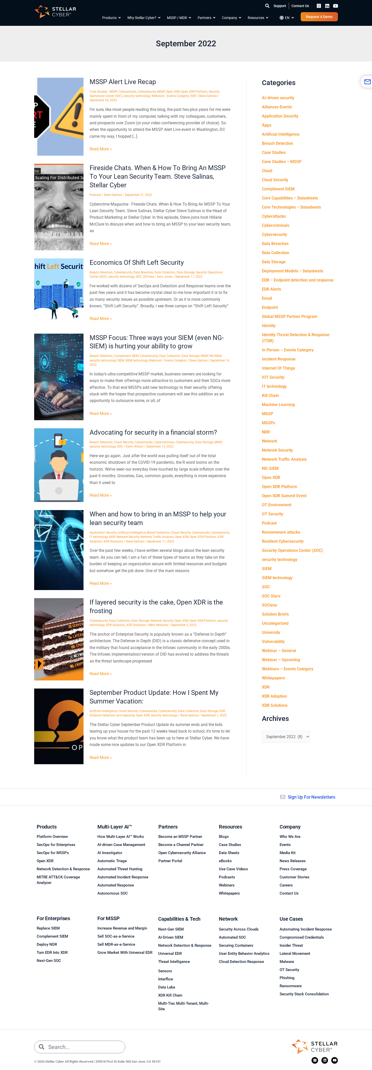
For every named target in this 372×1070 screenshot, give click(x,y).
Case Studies (274, 152)
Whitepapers (273, 678)
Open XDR (173, 91)
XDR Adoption (115, 625)
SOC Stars (271, 596)
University (271, 632)
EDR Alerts (271, 289)
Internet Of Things (278, 368)
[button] (267, 6)
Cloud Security (123, 442)
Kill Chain (270, 395)
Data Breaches (143, 272)
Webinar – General (279, 650)
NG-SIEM (215, 356)
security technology (137, 96)
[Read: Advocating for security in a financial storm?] (59, 464)
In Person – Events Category (288, 350)
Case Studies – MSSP (281, 161)
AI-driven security (278, 97)
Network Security (127, 537)
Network (269, 441)
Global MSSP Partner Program (289, 316)
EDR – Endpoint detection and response (298, 280)
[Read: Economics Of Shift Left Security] (59, 291)
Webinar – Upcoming (281, 659)
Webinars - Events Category (170, 96)
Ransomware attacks (281, 532)
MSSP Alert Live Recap (123, 82)
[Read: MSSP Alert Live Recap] (59, 116)
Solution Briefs (275, 614)
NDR (112, 537)
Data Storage (186, 272)
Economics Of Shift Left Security (137, 262)
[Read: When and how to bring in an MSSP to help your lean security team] (59, 549)
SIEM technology (136, 360)
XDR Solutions (113, 541)
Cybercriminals (164, 442)
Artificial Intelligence (132, 532)
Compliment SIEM (126, 356)
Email (267, 298)
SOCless (148, 276)
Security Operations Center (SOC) (292, 550)
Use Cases (291, 919)
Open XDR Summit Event (284, 495)
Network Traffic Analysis (157, 537)
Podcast (95, 195)
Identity (269, 325)
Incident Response (279, 359)
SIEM (120, 360)
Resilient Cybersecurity (283, 541)
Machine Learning (278, 404)
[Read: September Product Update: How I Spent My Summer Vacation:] (59, 726)
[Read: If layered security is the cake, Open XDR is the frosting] (59, 639)
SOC (139, 276)
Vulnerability (273, 641)
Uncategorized (275, 623)
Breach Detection (101, 272)
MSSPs (268, 422)
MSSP (161, 91)
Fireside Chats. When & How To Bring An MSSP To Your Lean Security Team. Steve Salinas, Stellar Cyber (157, 176)
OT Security (272, 514)
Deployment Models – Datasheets (292, 271)
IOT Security (273, 377)
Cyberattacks (127, 91)
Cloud (267, 170)
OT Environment (276, 504)
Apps (266, 125)
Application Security (103, 532)
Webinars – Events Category (287, 669)
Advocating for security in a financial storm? (153, 432)
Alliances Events (277, 107)
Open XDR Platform (194, 91)
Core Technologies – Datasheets (291, 207)
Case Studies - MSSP (103, 91)
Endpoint (270, 307)
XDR (193, 96)
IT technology (99, 537)
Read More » (101, 148)
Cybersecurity (147, 91)
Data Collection (164, 272)
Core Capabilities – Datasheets (290, 198)
